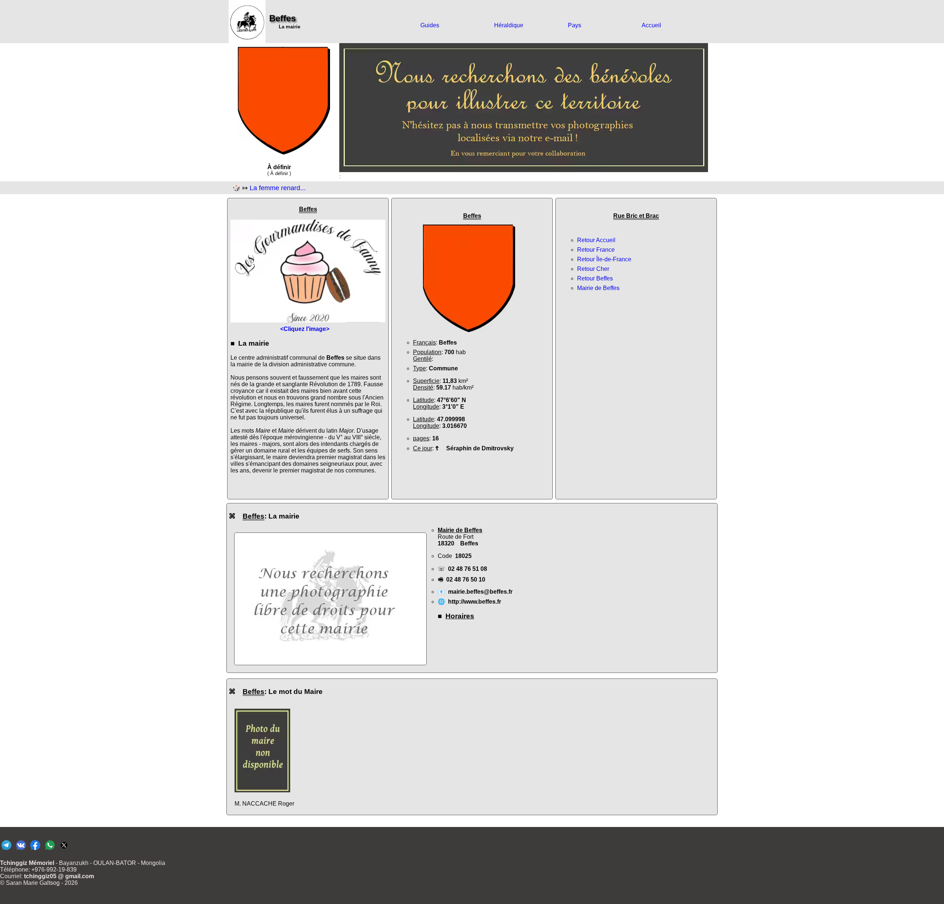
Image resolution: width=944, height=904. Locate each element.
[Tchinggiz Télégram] (6, 850)
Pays (574, 25)
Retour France (596, 250)
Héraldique (508, 25)
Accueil (651, 25)
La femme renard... (278, 188)
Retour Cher (593, 269)
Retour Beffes (595, 278)
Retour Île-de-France (604, 259)
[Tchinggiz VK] (20, 850)
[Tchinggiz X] (64, 850)
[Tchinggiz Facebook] (35, 850)
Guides (429, 25)
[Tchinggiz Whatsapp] (49, 850)
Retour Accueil (596, 240)
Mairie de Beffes (598, 288)
